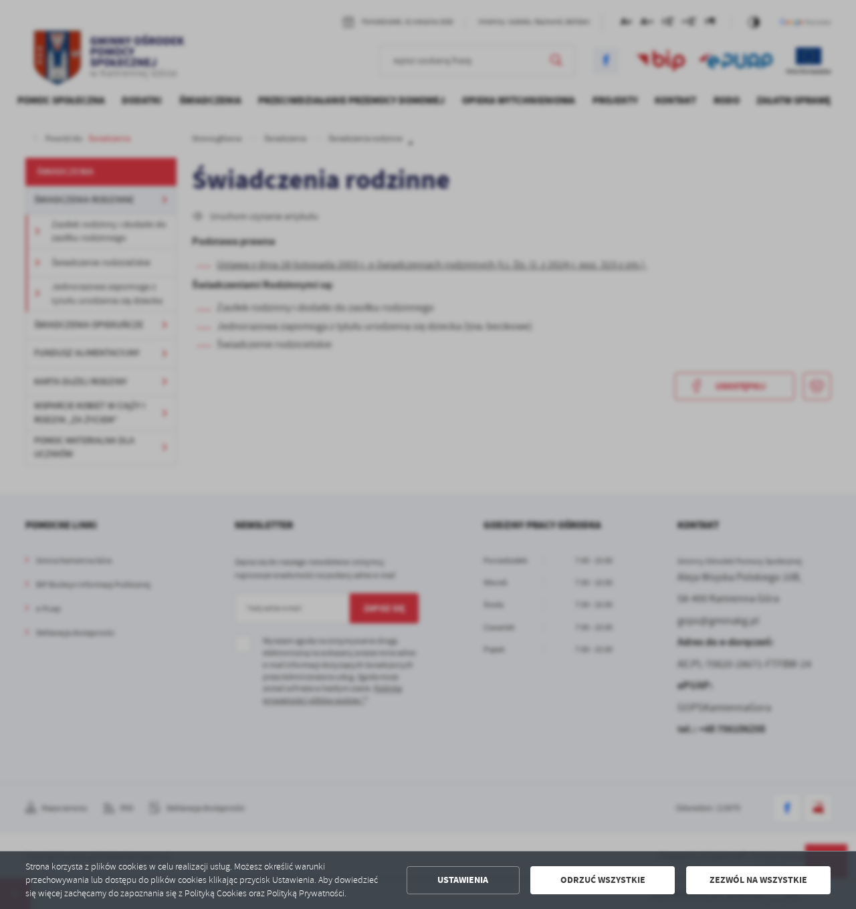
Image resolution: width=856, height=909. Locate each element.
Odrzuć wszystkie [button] (602, 880)
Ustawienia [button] (462, 880)
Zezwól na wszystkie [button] (758, 880)
